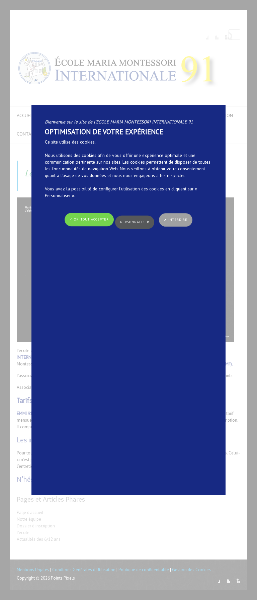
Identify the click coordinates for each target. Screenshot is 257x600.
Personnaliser (134, 222)
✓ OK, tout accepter (89, 219)
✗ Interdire (175, 220)
